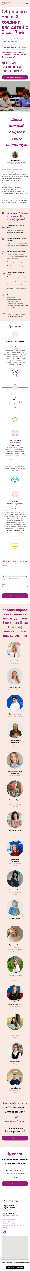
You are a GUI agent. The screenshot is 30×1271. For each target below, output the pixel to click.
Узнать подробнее (15, 344)
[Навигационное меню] (27, 3)
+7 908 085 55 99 (8, 1213)
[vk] (4, 1232)
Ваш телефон (5, 575)
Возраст (4, 584)
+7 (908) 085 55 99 (9, 1208)
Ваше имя (4, 565)
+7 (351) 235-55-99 (9, 1206)
